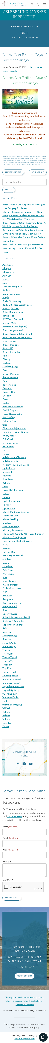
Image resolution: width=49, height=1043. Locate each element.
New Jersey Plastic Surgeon (17, 541)
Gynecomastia (10, 443)
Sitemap (9, 998)
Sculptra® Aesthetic (13, 621)
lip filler (6, 505)
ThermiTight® (9, 657)
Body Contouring (11, 301)
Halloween (8, 447)
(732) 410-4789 (31, 27)
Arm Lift (6, 276)
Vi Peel (6, 708)
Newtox (6, 548)
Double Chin (9, 392)
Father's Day (9, 421)
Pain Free (7, 570)
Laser (5, 487)
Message (6, 861)
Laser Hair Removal (12, 490)
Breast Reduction (11, 352)
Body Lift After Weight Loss (17, 305)
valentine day (9, 694)
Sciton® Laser (9, 614)
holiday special (10, 461)
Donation (7, 388)
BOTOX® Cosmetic (13, 319)
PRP (4, 592)
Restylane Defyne (11, 603)
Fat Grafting (8, 418)
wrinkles (6, 723)
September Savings (12, 625)
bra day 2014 (9, 323)
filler (4, 425)
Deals (5, 381)
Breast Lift (7, 348)
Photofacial (8, 574)
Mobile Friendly (10, 527)
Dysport (6, 396)
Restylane (7, 599)
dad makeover (10, 378)
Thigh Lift (7, 665)
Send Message (12, 898)
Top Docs (7, 668)
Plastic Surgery (10, 585)
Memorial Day (10, 516)
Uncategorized (10, 676)
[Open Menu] (44, 4)
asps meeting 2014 (12, 287)
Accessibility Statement (25, 998)
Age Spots (7, 265)
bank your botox (11, 294)
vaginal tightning (11, 690)
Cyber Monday (10, 374)
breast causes (9, 341)
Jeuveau (6, 476)
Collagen (7, 363)
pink (4, 577)
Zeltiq (5, 727)
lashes (39, 68)
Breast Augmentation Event (17, 334)
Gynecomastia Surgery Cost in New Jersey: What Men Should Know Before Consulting (23, 237)
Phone (10, 850)
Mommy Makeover (12, 530)
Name (10, 827)
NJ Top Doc (8, 552)
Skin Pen (7, 632)
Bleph (5, 298)
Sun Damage (9, 647)
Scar (4, 610)
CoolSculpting (10, 367)
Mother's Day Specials (14, 538)
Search (8, 190)
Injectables (8, 472)
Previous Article (13, 172)
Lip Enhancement (11, 501)
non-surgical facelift (12, 556)
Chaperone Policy (21, 1001)
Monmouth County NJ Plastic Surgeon (23, 534)
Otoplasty (7, 567)
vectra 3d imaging (12, 705)
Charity (6, 359)
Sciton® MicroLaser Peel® (16, 617)
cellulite (6, 356)
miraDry (6, 523)
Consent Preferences (25, 1005)
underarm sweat (11, 683)
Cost (5, 370)
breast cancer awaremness (17, 338)
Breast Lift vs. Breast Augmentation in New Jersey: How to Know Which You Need (22, 248)
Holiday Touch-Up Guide (15, 465)
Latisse (5, 71)
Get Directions (24, 976)
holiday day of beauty (14, 458)
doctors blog (9, 385)
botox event (8, 316)
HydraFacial (8, 468)
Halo (4, 450)
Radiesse (7, 596)
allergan (32, 68)
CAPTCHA (7, 880)
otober (6, 563)
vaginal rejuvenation (13, 687)
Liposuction (8, 508)
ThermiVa (7, 661)
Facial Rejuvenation (12, 414)
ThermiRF (7, 654)
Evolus (5, 403)
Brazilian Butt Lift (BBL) (14, 327)
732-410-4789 (14, 817)
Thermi (6, 650)
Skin (4, 628)
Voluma (6, 719)
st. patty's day (9, 643)
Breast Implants (10, 345)
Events (6, 399)
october (6, 559)
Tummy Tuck (9, 672)
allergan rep (8, 272)
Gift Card (7, 439)
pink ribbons (9, 581)
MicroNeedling (10, 519)
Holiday (6, 454)
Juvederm (7, 479)
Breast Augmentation (13, 330)
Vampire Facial (10, 697)
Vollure (6, 716)
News (5, 545)
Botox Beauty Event (13, 312)
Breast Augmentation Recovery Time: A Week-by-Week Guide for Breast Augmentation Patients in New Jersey (23, 227)
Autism (6, 290)
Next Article (38, 172)
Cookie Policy (36, 1001)
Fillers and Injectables (14, 428)
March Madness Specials (15, 512)
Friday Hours (9, 436)
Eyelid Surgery (10, 410)
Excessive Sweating (12, 407)
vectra (5, 701)
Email (10, 838)
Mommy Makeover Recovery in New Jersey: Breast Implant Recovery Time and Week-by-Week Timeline (23, 216)
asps (4, 283)
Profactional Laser (12, 588)
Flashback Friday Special (15, 432)
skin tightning (9, 636)
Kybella (6, 483)
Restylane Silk (9, 607)
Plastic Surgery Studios (25, 1039)
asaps (5, 279)
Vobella (6, 712)
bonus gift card (10, 309)
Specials (13, 71)
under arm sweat (11, 679)
